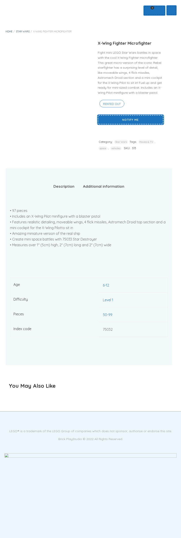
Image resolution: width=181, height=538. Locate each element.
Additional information (103, 186)
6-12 (106, 285)
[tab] (64, 186)
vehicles (115, 148)
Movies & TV (146, 141)
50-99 (107, 314)
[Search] (158, 10)
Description (63, 186)
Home (9, 31)
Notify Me (130, 119)
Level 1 (108, 300)
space (103, 148)
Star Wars (23, 31)
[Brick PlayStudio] (90, 462)
